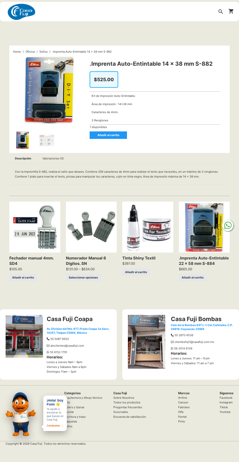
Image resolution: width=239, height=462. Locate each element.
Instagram (226, 402)
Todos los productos (126, 402)
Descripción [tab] (23, 158)
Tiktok (224, 407)
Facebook (226, 397)
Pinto (181, 421)
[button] (79, 59)
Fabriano (184, 407)
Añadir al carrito (23, 277)
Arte (67, 402)
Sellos (43, 51)
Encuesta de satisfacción (129, 417)
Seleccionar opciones (83, 277)
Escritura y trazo (75, 417)
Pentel (182, 417)
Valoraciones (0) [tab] (53, 158)
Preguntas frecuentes (127, 407)
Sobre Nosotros (123, 397)
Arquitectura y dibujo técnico (83, 397)
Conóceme (55, 425)
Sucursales (120, 412)
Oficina (30, 51)
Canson (183, 402)
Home (17, 51)
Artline (182, 397)
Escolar (69, 412)
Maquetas (70, 421)
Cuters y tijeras (74, 407)
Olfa (180, 412)
